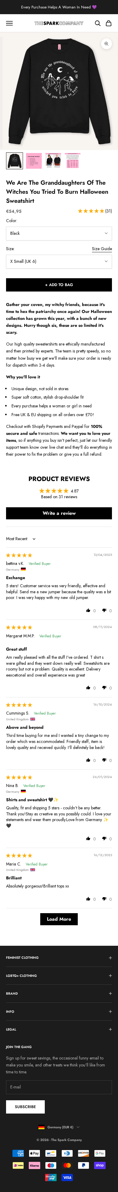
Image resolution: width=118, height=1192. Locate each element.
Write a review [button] (59, 513)
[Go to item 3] (53, 160)
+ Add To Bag (59, 285)
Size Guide (102, 249)
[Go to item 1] (14, 160)
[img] (19, 555)
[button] (91, 211)
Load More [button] (59, 919)
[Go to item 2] (33, 160)
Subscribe (25, 1107)
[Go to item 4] (72, 160)
